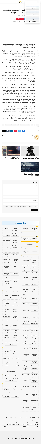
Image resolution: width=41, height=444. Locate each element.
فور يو (26, 361)
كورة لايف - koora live (15, 359)
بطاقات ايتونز (25, 372)
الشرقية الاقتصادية (25, 265)
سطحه (6, 254)
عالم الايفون (34, 267)
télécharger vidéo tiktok (11, 392)
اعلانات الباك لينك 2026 (26, 315)
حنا (34, 383)
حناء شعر (25, 380)
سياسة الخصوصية (14, 438)
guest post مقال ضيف (34, 395)
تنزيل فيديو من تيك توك (15, 386)
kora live (6, 325)
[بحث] (2, 2)
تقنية (26, 306)
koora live (7, 309)
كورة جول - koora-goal (15, 306)
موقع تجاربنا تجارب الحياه (34, 404)
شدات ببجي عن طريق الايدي (25, 351)
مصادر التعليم (25, 317)
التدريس (34, 310)
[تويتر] (38, 47)
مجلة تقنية (34, 321)
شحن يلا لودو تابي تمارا (26, 355)
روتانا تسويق (34, 277)
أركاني (34, 289)
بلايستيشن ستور (34, 374)
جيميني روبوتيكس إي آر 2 (35, 419)
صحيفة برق (26, 248)
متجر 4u (34, 350)
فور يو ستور (26, 348)
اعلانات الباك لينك (26, 303)
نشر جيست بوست (25, 390)
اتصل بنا (8, 438)
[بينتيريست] (38, 52)
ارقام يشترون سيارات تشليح (15, 274)
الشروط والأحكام (21, 438)
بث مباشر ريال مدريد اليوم (6, 284)
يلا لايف (11, 287)
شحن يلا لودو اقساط (25, 338)
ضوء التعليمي (34, 248)
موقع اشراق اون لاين (26, 252)
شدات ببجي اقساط (34, 330)
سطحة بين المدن (15, 256)
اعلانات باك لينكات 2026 (11, 371)
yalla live (11, 297)
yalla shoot (6, 228)
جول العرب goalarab (15, 284)
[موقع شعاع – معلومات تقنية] (20, 2)
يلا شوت (15, 228)
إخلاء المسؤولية (27, 438)
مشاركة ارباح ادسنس (25, 229)
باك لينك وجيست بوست (34, 318)
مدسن (26, 274)
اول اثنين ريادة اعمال (34, 229)
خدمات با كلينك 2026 (25, 401)
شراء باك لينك (34, 298)
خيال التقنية (34, 262)
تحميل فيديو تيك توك (7, 386)
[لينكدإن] (38, 50)
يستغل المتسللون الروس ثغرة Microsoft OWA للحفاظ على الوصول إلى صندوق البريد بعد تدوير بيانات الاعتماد (21, 426)
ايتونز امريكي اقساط (25, 358)
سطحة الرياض (15, 254)
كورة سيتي (7, 281)
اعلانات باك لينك (26, 407)
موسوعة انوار (34, 294)
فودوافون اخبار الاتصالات (34, 307)
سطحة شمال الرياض (15, 260)
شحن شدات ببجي (34, 364)
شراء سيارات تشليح (15, 269)
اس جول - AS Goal (6, 320)
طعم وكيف (34, 286)
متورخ (34, 274)
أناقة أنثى (25, 272)
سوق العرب (26, 394)
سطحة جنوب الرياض (15, 263)
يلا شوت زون (15, 378)
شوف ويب (26, 262)
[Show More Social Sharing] (15, 19)
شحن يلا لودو (34, 368)
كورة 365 (15, 281)
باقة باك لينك (34, 238)
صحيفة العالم (25, 325)
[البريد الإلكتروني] (38, 55)
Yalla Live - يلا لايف (6, 314)
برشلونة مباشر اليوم (6, 292)
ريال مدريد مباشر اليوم (15, 292)
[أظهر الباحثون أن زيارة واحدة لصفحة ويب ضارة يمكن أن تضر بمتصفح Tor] (11, 151)
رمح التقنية (34, 284)
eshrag (31, 135)
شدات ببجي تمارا (26, 330)
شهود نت (25, 286)
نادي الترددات (34, 279)
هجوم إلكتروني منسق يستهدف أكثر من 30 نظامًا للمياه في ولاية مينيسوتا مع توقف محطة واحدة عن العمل (31, 174)
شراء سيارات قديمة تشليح (11, 276)
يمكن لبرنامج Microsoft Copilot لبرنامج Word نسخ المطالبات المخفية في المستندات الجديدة (23, 422)
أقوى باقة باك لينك (34, 400)
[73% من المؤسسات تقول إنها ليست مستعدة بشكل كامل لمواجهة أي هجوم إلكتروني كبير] (30, 151)
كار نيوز (25, 270)
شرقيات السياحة (26, 291)
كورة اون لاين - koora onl (15, 317)
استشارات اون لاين (25, 279)
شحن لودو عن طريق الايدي (25, 369)
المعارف (34, 282)
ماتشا (26, 383)
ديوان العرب (26, 403)
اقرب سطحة (6, 262)
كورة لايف (15, 330)
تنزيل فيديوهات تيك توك (15, 389)
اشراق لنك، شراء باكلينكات (34, 304)
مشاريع (34, 407)
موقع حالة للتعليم (34, 323)
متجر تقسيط (25, 343)
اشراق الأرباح (25, 294)
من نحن (33, 438)
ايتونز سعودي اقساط (34, 338)
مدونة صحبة (34, 291)
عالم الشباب (32, 8)
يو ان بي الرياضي (26, 321)
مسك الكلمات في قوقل (34, 257)
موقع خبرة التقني (34, 272)
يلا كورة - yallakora (6, 316)
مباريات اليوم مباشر (15, 230)
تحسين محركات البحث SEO (26, 239)
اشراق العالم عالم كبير (26, 311)
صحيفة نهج (34, 270)
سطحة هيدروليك (7, 256)
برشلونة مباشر (6, 230)
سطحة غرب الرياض (6, 259)
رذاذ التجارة (26, 284)
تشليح (15, 266)
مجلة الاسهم (34, 265)
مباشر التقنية (25, 289)
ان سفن (34, 260)
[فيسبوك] (38, 44)
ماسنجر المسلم (30, 244)
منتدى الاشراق (34, 314)
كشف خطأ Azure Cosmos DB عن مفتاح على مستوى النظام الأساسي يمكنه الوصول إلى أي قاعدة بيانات (22, 417)
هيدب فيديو (26, 282)
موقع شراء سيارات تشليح (6, 270)
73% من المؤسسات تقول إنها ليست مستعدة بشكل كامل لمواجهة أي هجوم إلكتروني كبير (30, 158)
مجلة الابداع (26, 277)
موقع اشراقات (34, 251)
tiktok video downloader (6, 389)
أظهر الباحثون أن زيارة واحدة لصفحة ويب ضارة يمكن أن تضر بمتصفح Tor (11, 158)
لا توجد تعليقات (24, 15)
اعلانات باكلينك (30, 409)
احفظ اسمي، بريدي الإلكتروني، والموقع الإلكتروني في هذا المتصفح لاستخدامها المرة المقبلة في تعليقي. (19, 206)
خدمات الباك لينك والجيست (34, 391)
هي (38, 126)
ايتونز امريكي (25, 335)
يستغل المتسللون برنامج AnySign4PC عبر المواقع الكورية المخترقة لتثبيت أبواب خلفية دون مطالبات (23, 424)
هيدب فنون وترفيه (34, 325)
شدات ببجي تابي (26, 332)
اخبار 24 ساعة (25, 323)
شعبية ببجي (34, 372)
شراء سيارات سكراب (6, 267)
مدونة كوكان (26, 267)
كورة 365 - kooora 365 (15, 321)
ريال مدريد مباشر (15, 233)
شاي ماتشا (34, 386)
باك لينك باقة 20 (34, 397)
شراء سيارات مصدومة (6, 274)
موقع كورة (11, 344)
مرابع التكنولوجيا (26, 260)
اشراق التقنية (25, 256)
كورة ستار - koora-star (6, 303)
